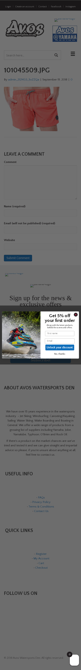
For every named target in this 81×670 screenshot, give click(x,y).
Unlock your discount (60, 347)
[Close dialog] (76, 314)
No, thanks (59, 354)
